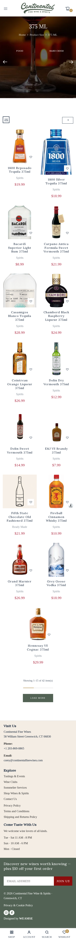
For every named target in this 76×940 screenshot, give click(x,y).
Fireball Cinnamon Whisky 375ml (56, 517)
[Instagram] (6, 912)
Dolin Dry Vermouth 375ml (56, 382)
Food (19, 50)
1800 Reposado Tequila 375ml (20, 170)
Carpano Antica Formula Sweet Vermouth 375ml (56, 247)
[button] (68, 8)
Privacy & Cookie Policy (18, 905)
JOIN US (63, 881)
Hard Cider (56, 50)
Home (22, 34)
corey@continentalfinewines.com (23, 760)
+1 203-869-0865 (14, 748)
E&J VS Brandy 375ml (56, 450)
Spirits (19, 177)
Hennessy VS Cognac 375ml (38, 647)
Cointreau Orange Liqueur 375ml (19, 384)
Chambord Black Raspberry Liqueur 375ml (56, 316)
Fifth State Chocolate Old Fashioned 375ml (20, 517)
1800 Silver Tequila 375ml (56, 181)
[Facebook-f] (11, 912)
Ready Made (19, 526)
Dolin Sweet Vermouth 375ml (19, 450)
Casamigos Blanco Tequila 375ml (19, 316)
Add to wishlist (30, 157)
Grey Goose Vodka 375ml (56, 583)
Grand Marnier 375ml (20, 583)
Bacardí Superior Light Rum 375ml (19, 247)
